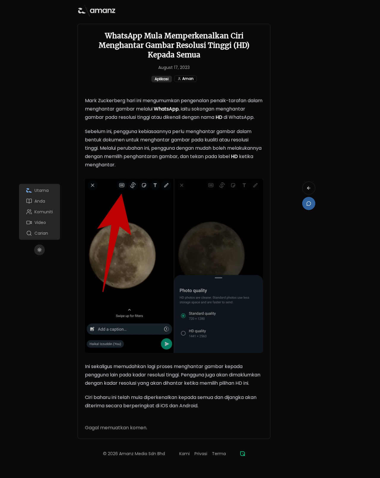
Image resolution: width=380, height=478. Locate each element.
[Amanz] (242, 453)
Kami (184, 454)
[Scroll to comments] (308, 203)
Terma (219, 454)
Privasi (200, 454)
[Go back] (308, 188)
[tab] (39, 190)
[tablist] (39, 212)
